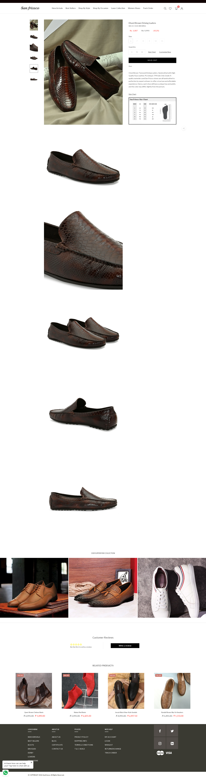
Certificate (57, 745)
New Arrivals (57, 8)
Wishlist (109, 745)
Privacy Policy (81, 737)
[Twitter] (137, 65)
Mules (30, 765)
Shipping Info (81, 741)
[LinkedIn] (172, 743)
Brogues (32, 749)
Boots (31, 745)
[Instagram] (160, 743)
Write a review (125, 645)
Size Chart (152, 52)
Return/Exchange (113, 749)
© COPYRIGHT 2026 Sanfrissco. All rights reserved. (46, 775)
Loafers (31, 757)
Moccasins (33, 761)
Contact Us (57, 749)
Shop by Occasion (100, 8)
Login (107, 741)
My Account (110, 737)
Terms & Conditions (84, 745)
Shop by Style (84, 8)
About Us (56, 737)
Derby (30, 753)
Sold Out (152, 60)
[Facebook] (134, 65)
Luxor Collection (118, 8)
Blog (54, 741)
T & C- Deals (80, 749)
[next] (198, 692)
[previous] (7, 692)
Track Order (148, 8)
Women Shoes (134, 8)
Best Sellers (71, 8)
